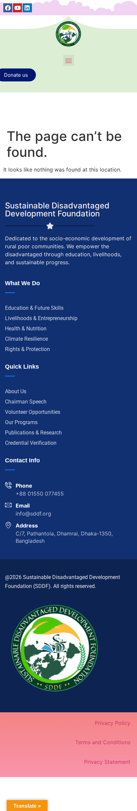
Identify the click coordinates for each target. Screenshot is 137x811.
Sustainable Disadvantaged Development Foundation (57, 209)
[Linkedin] (27, 7)
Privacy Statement (107, 761)
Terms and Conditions (102, 742)
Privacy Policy (112, 723)
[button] (68, 60)
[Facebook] (7, 7)
